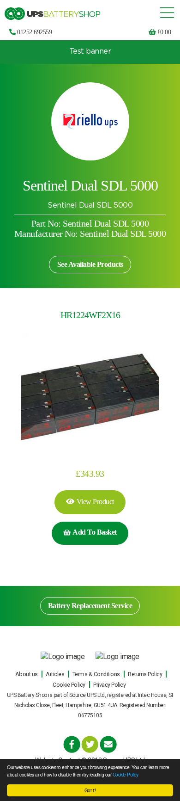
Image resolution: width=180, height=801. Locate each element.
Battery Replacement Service (90, 606)
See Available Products (90, 264)
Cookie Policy (125, 774)
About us (26, 674)
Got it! (90, 790)
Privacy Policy (109, 684)
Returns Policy (145, 674)
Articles (55, 674)
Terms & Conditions (96, 674)
